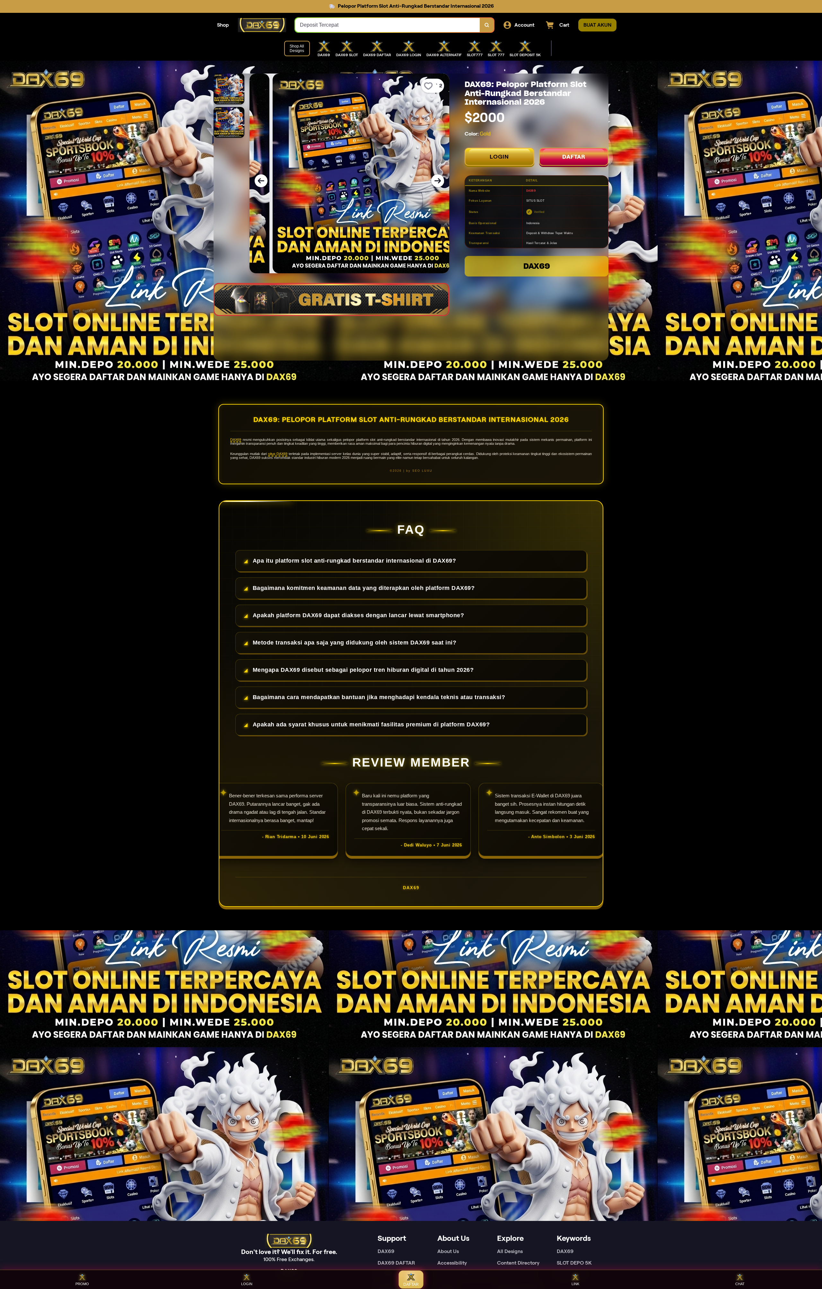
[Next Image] (437, 181)
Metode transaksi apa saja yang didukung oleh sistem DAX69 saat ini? (355, 642)
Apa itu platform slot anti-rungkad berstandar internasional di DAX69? (354, 560)
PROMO (82, 1284)
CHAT (740, 1284)
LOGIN (499, 156)
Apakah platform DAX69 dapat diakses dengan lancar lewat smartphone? (358, 615)
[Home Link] (262, 25)
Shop (223, 25)
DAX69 (536, 266)
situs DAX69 (278, 454)
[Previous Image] (261, 181)
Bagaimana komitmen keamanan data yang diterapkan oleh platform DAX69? (364, 588)
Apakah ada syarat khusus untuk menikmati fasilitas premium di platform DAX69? (371, 724)
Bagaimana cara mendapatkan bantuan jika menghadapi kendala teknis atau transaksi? (379, 697)
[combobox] (387, 25)
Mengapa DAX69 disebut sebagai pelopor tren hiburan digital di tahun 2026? (363, 670)
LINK (575, 1284)
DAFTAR (573, 156)
